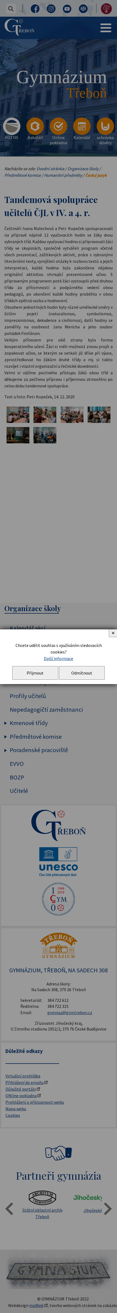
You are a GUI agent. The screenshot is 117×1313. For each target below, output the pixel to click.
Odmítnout (81, 673)
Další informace (58, 658)
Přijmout (35, 673)
